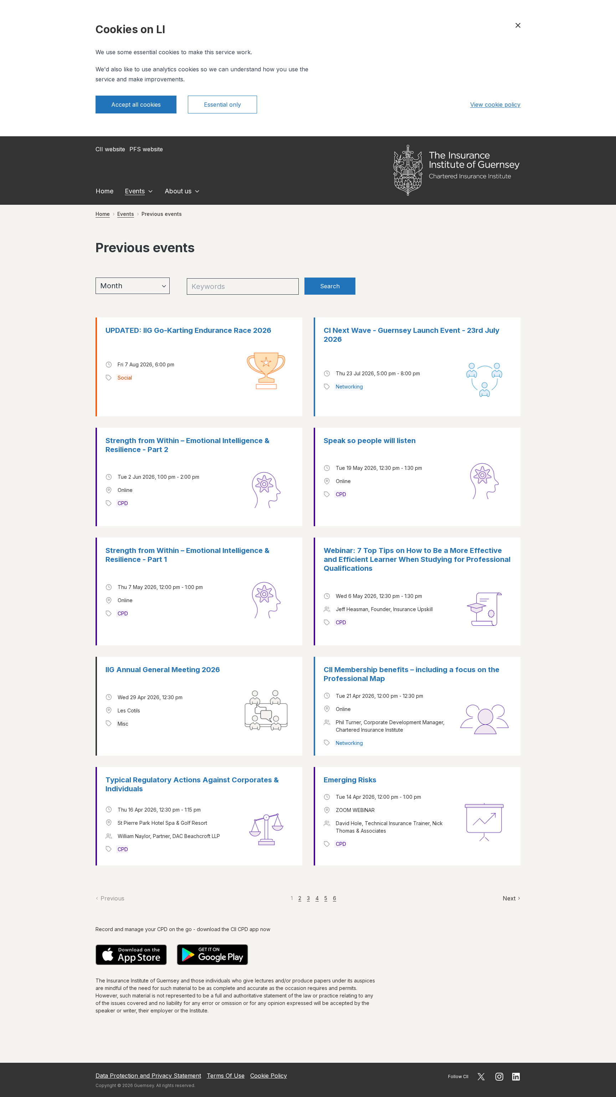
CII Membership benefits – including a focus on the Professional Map (411, 674)
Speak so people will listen (370, 440)
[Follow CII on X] (481, 1076)
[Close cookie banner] (517, 25)
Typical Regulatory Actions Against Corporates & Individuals (192, 784)
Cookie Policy (268, 1075)
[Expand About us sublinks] (197, 191)
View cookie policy (495, 104)
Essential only (222, 104)
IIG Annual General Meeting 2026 (163, 669)
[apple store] (131, 954)
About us (178, 191)
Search (330, 286)
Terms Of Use (226, 1075)
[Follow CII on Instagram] (499, 1076)
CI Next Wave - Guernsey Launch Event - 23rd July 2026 (411, 335)
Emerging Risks (350, 780)
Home (104, 191)
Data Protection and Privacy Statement (148, 1075)
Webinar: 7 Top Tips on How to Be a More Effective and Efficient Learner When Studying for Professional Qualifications (417, 559)
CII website (110, 149)
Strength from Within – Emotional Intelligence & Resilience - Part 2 (188, 445)
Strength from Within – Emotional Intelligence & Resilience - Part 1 (188, 555)
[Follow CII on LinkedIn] (516, 1076)
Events (135, 191)
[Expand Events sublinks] (150, 191)
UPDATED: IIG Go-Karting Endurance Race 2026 (188, 330)
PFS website (146, 149)
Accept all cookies (136, 104)
